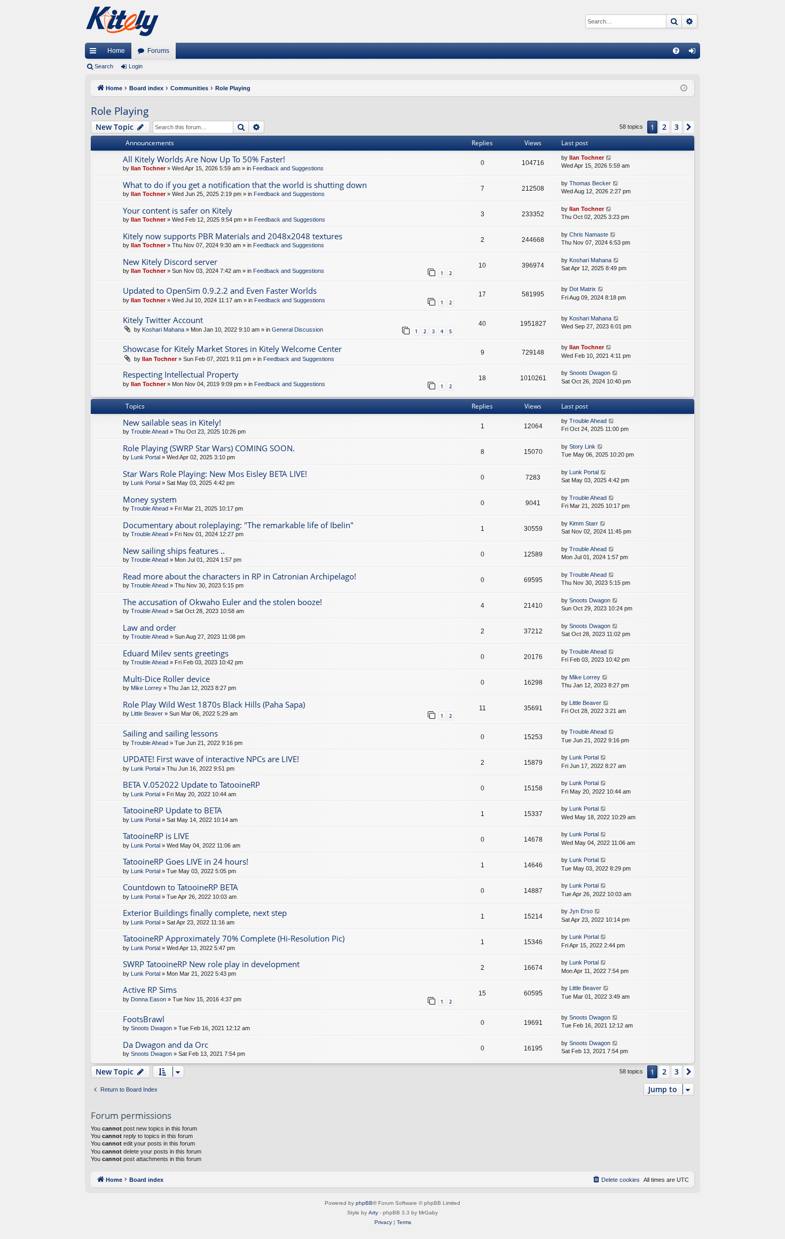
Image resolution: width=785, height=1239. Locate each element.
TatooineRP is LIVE (156, 835)
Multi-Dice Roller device (166, 678)
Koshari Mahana (590, 260)
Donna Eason (148, 999)
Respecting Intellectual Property (181, 374)
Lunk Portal (145, 457)
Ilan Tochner (148, 168)
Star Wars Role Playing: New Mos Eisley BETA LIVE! (215, 473)
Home (116, 50)
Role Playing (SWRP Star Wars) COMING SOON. (209, 448)
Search (104, 66)
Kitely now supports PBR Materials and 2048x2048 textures (232, 236)
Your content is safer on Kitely (177, 210)
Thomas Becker (590, 183)
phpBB (364, 1203)
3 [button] (676, 127)
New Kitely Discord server (170, 261)
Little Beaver (147, 713)
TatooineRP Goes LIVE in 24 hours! (185, 861)
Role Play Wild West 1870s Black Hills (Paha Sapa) (214, 704)
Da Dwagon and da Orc (165, 1044)
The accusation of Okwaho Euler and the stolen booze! (222, 602)
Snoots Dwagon (589, 373)
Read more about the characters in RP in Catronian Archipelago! (239, 576)
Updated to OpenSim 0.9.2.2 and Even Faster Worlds (220, 290)
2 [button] (664, 127)
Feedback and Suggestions (288, 168)
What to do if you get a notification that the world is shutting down (245, 184)
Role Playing (119, 111)
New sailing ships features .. (174, 550)
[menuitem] (676, 51)
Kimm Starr (583, 523)
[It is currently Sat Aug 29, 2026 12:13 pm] (683, 88)
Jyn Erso (581, 911)
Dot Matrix (582, 289)
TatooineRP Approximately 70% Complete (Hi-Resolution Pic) (233, 938)
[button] (689, 127)
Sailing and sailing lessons (170, 733)
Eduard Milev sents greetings (176, 653)
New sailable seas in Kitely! (172, 422)
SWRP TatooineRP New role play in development (211, 964)
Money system (150, 499)
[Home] (122, 21)
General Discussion (297, 329)
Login (136, 66)
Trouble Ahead (149, 431)
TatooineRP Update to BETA (172, 810)
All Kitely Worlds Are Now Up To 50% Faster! (204, 159)
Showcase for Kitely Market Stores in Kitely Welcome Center (232, 348)
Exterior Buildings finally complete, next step (205, 912)
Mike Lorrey (146, 688)
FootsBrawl (143, 1019)
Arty (373, 1213)
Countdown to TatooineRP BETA (180, 887)
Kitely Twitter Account (163, 320)
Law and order (149, 627)
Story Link (582, 446)
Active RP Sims (150, 989)
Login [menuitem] (694, 53)
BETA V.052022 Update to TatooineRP (191, 784)
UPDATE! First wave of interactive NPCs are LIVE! (211, 759)
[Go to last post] (609, 158)
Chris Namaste (588, 234)
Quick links (95, 53)
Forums (158, 50)
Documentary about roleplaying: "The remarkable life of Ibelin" (238, 525)
